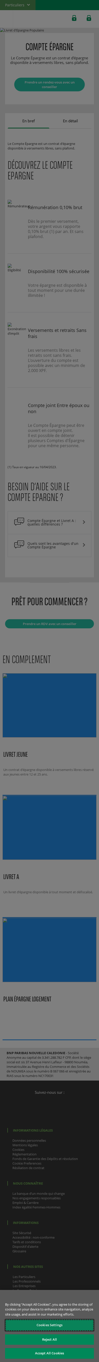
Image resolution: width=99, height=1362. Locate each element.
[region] (49, 1326)
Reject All (49, 1339)
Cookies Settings (49, 1325)
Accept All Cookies (49, 1353)
